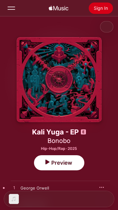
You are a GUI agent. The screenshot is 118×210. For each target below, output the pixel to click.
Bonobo (59, 141)
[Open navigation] (11, 8)
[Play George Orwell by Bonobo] (14, 188)
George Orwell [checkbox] (34, 187)
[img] (58, 8)
